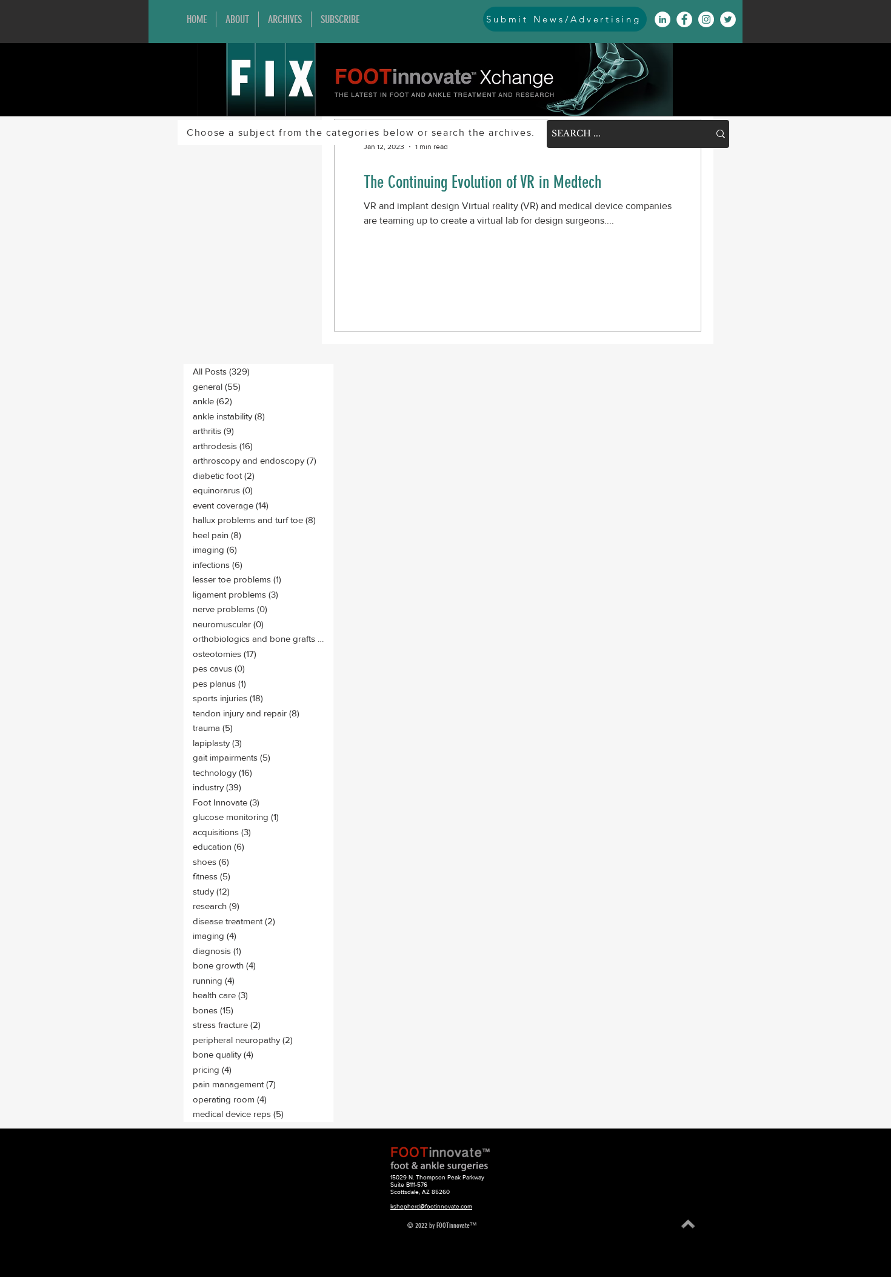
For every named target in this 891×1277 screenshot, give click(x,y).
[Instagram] (706, 19)
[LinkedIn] (662, 19)
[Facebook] (684, 19)
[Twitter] (728, 19)
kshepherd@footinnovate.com (431, 1206)
